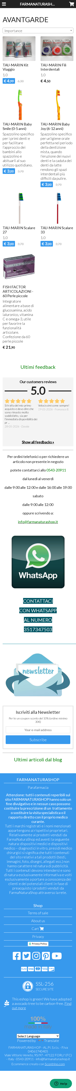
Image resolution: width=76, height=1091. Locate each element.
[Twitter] (26, 958)
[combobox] (38, 30)
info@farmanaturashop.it (53, 1059)
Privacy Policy (39, 943)
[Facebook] (17, 958)
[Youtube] (57, 958)
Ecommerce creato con (38, 1064)
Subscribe (38, 739)
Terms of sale (38, 913)
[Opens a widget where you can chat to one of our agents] (61, 1084)
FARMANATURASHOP (38, 4)
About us (38, 921)
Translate (51, 1040)
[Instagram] (36, 958)
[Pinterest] (46, 958)
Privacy (38, 936)
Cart (36, 928)
